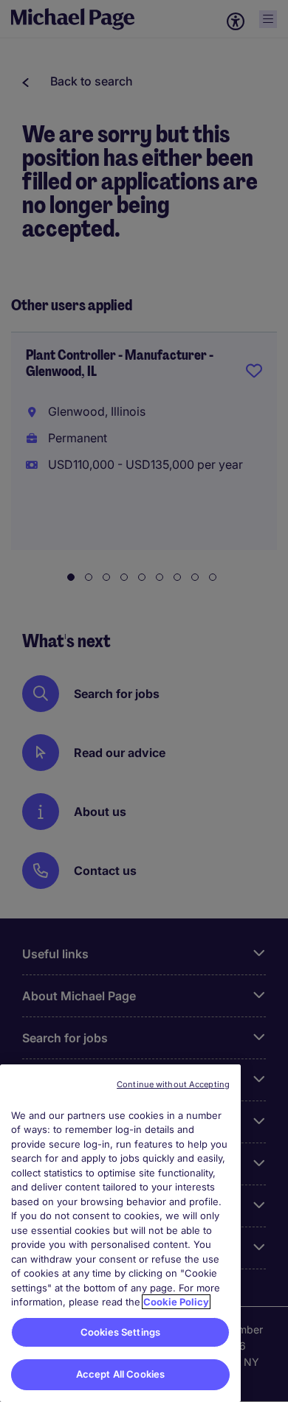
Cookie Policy (176, 1302)
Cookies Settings (120, 1332)
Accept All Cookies (120, 1374)
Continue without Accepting (173, 1084)
